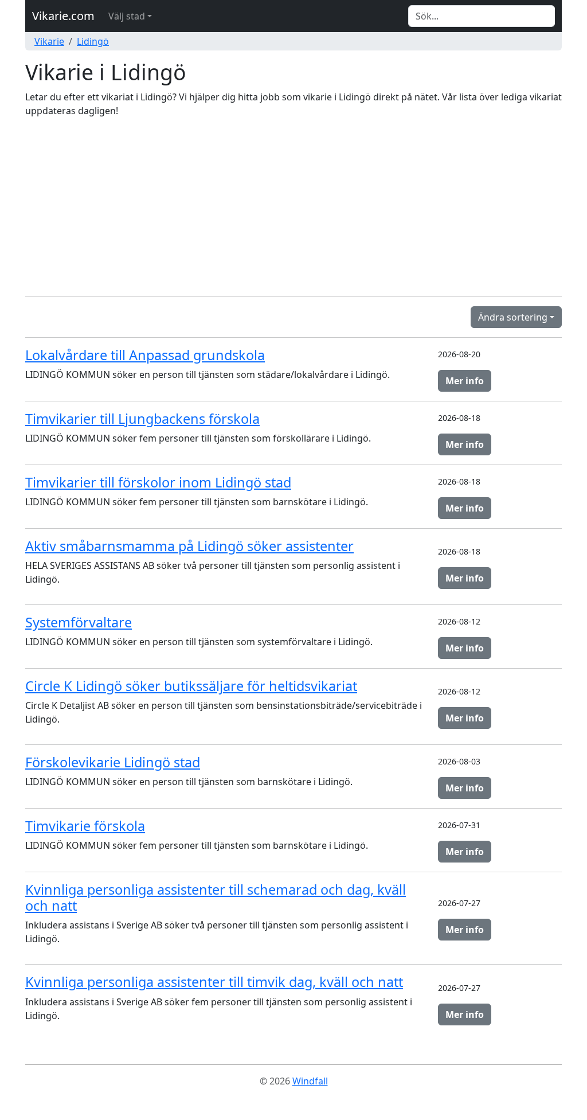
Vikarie (49, 41)
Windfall (310, 1081)
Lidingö (93, 41)
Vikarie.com (63, 16)
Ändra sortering (512, 317)
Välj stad (126, 16)
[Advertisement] (293, 207)
